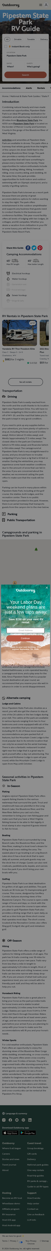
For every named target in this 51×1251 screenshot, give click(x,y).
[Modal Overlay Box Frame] (25, 626)
